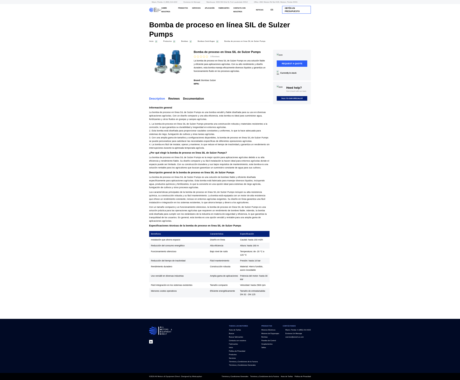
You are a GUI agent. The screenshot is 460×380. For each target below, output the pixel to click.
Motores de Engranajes (270, 333)
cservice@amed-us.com (294, 337)
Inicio (231, 347)
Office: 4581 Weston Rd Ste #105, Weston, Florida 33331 (276, 2)
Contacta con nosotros (237, 340)
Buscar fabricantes (236, 337)
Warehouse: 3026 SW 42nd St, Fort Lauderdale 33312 (227, 2)
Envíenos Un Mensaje (192, 2)
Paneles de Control (268, 340)
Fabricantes (223, 8)
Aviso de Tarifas (235, 330)
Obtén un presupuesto (292, 9)
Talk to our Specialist (292, 98)
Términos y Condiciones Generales (242, 365)
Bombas (264, 337)
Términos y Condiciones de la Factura (243, 362)
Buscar (231, 333)
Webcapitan (197, 376)
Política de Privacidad (237, 351)
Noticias (259, 10)
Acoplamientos (267, 344)
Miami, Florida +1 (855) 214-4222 (164, 2)
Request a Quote (292, 63)
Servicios (196, 8)
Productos (183, 8)
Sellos (263, 347)
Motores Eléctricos (268, 330)
